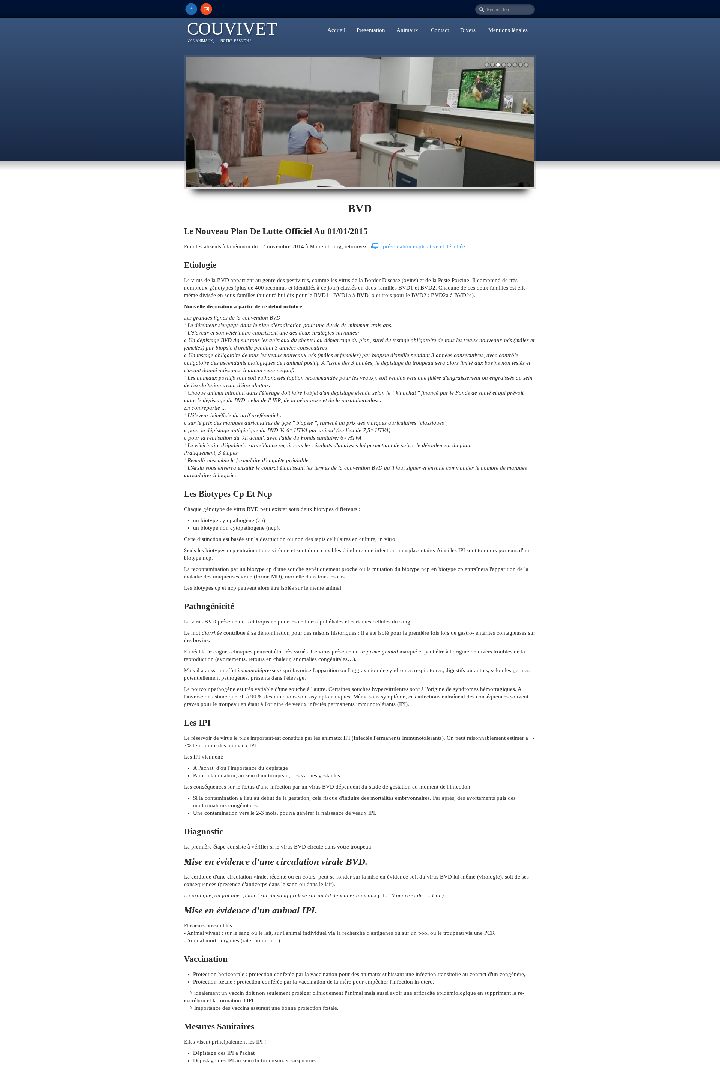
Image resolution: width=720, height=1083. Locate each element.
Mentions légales (508, 30)
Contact (440, 30)
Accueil (336, 30)
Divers (468, 30)
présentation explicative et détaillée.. (424, 246)
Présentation (371, 30)
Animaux (408, 30)
